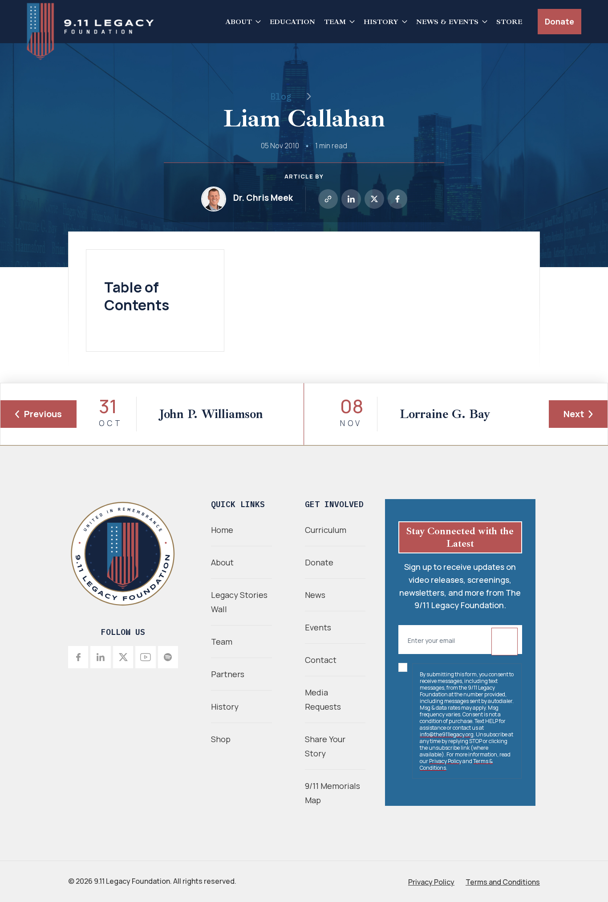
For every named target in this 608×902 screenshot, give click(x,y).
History (381, 21)
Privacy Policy (445, 761)
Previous (43, 414)
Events (318, 627)
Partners (227, 674)
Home (222, 529)
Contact (320, 659)
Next (573, 414)
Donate (559, 21)
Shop (221, 739)
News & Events (447, 21)
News (315, 594)
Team (335, 21)
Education (292, 21)
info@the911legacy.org (447, 734)
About (238, 21)
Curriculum (325, 529)
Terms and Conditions (503, 882)
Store (509, 21)
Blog (281, 96)
